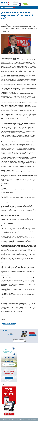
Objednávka (9, 377)
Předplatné (32, 335)
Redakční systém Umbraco (31, 419)
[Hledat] (14, 7)
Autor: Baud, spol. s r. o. (20, 419)
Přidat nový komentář (9, 323)
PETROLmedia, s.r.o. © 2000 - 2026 (8, 419)
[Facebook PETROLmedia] (2, 7)
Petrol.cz (5, 3)
